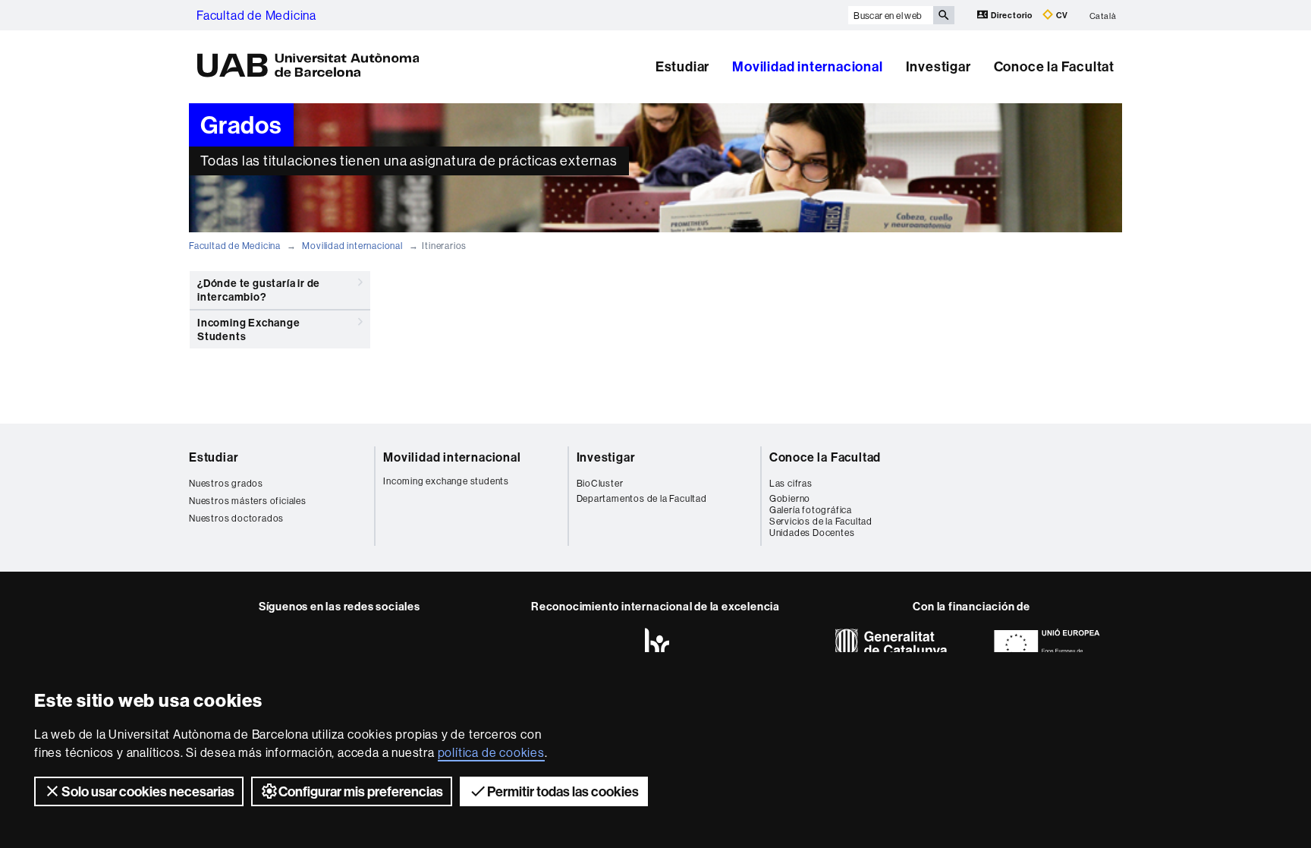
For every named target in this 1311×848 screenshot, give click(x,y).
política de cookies (491, 752)
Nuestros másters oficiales (248, 500)
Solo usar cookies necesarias (147, 791)
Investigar (938, 66)
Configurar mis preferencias (360, 791)
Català (1103, 15)
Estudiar (682, 66)
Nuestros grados (226, 483)
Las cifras (791, 483)
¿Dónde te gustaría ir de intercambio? (258, 290)
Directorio (1012, 15)
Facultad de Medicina (256, 15)
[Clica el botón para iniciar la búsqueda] (943, 15)
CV (1061, 15)
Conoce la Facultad (825, 457)
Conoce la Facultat (1054, 66)
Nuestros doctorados (236, 518)
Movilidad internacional (807, 66)
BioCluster (600, 483)
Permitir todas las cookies (563, 791)
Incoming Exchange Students (248, 329)
